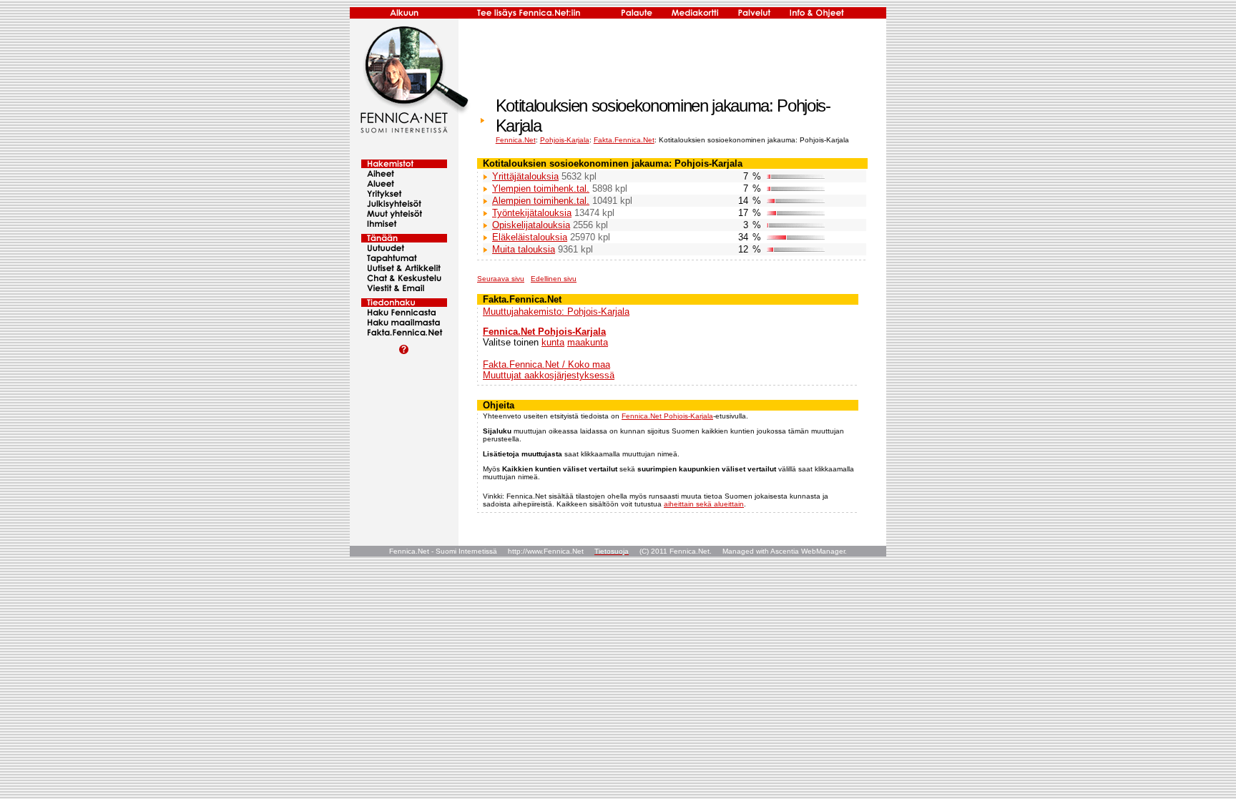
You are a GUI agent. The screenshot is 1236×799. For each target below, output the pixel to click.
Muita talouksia (523, 249)
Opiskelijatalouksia (531, 225)
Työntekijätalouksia (532, 212)
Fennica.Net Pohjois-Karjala (544, 331)
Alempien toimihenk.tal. (540, 200)
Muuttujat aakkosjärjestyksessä (548, 375)
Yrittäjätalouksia (525, 176)
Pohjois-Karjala (564, 140)
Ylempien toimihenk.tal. (540, 188)
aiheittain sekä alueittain (704, 504)
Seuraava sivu (500, 279)
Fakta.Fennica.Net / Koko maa (546, 364)
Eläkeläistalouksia (529, 237)
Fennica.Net (516, 140)
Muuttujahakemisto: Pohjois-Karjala (556, 311)
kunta (552, 342)
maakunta (587, 342)
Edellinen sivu (554, 279)
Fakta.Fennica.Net (624, 140)
